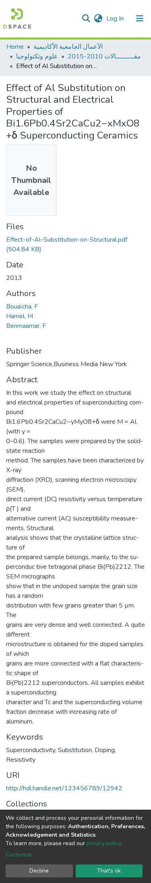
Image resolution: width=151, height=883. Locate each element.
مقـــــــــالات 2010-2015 (104, 56)
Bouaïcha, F (22, 306)
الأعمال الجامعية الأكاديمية (68, 46)
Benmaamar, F (26, 325)
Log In (115, 18)
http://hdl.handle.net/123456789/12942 (64, 788)
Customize (19, 854)
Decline (39, 871)
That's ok (109, 871)
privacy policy (104, 843)
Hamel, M (19, 316)
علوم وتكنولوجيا (37, 56)
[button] (98, 18)
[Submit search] (86, 18)
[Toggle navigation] (139, 18)
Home (15, 46)
